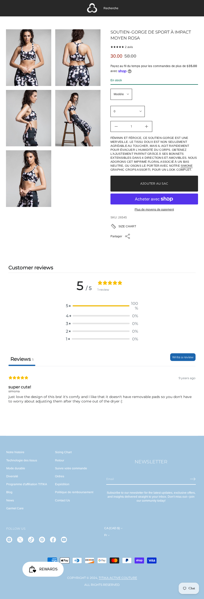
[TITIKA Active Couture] (92, 8)
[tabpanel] (102, 397)
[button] (111, 8)
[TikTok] (31, 539)
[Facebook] (53, 539)
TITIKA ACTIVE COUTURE (118, 578)
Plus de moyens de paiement (154, 209)
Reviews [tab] (21, 359)
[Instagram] (9, 539)
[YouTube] (63, 539)
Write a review (183, 357)
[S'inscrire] (193, 479)
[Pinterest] (42, 539)
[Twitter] (20, 539)
